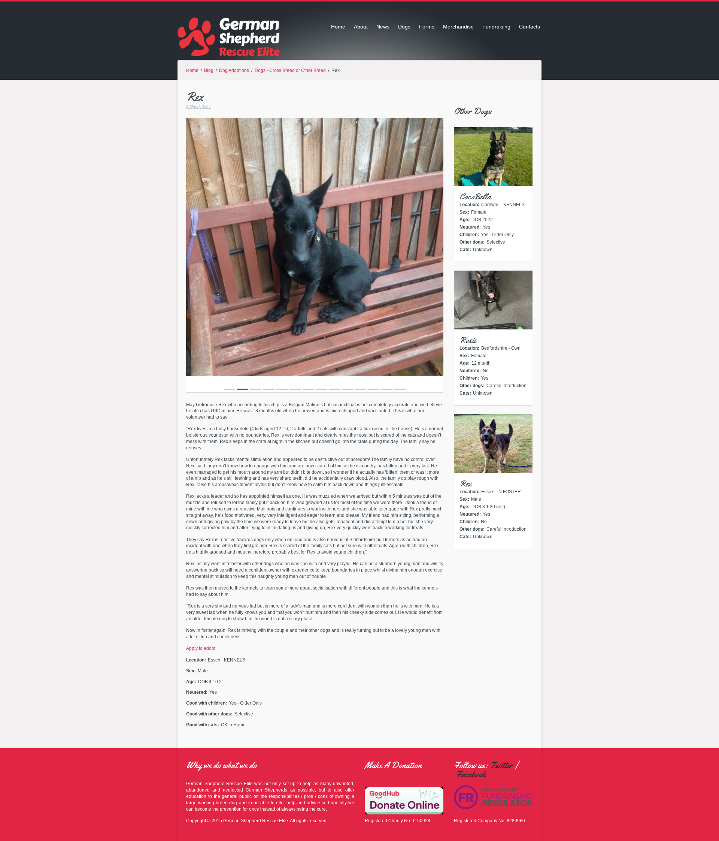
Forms (426, 27)
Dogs (404, 27)
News (382, 27)
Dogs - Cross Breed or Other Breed (290, 70)
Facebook (471, 774)
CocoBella (475, 197)
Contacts (529, 27)
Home (338, 27)
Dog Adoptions (234, 70)
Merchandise (458, 27)
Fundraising (496, 27)
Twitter (501, 765)
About (361, 27)
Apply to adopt (200, 648)
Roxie (468, 340)
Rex (465, 484)
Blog (208, 70)
